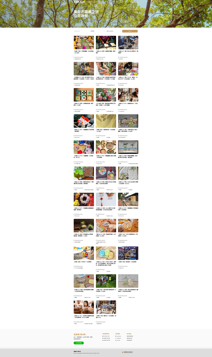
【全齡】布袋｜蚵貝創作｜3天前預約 (127, 262)
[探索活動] (94, 2)
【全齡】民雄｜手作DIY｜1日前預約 (82, 262)
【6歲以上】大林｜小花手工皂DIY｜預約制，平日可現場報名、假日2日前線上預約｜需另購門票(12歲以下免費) (106, 263)
